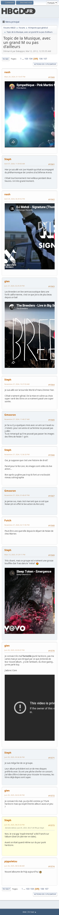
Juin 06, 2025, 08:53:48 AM (14, 866)
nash (7, 72)
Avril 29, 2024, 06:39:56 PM (14, 199)
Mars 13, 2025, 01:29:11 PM (14, 554)
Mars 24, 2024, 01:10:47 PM (14, 77)
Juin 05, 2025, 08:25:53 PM (14, 825)
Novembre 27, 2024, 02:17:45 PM (16, 525)
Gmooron (10, 414)
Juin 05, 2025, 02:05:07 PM (14, 650)
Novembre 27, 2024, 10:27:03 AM (16, 384)
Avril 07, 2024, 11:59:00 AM (14, 164)
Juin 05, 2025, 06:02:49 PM (14, 795)
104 (31, 58)
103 (26, 58)
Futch (7, 520)
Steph (7, 159)
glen (7, 281)
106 (41, 58)
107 (45, 58)
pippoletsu (10, 861)
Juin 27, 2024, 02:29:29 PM (14, 286)
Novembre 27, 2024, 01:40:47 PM (16, 495)
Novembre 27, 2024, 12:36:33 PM (16, 454)
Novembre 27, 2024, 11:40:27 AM (16, 419)
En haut (6, 889)
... (23, 58)
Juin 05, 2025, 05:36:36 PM (14, 757)
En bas (5, 59)
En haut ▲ (32, 912)
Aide (24, 912)
